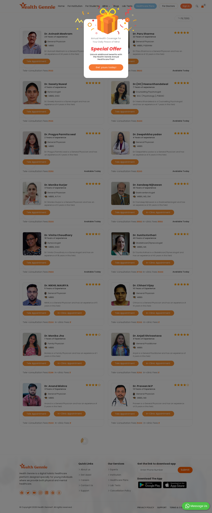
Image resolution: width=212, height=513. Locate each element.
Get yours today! (106, 67)
